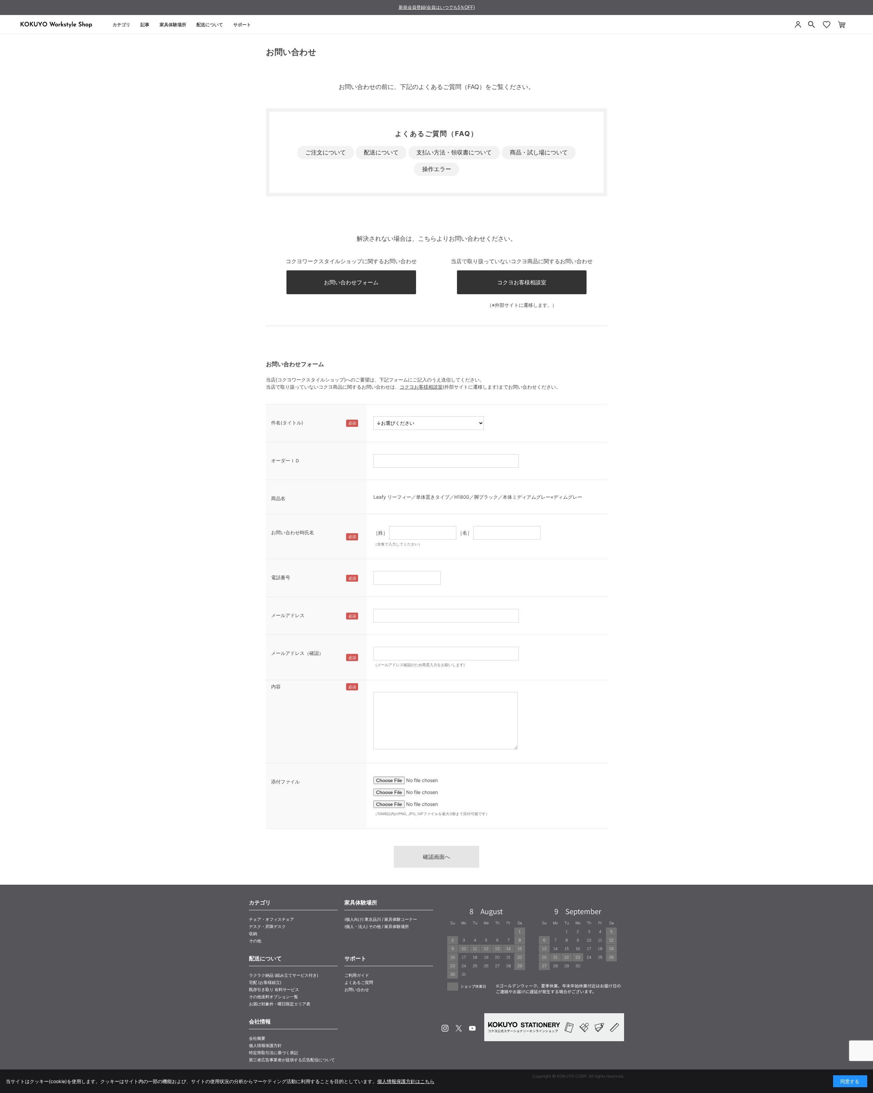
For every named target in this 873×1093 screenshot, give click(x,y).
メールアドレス (288, 615)
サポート (242, 24)
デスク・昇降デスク (267, 926)
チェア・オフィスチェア (271, 919)
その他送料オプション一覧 (273, 996)
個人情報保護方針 (265, 1045)
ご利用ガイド (356, 975)
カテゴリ (121, 24)
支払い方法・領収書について (454, 152)
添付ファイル (285, 781)
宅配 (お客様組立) (265, 982)
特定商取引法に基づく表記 (273, 1052)
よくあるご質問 (358, 982)
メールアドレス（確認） (297, 653)
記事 (144, 24)
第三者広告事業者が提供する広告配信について (292, 1059)
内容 (276, 686)
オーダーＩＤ (285, 460)
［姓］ (380, 533)
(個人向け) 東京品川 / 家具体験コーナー (380, 919)
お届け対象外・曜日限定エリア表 (279, 1003)
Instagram (445, 1028)
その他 (255, 940)
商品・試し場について (539, 152)
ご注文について (325, 152)
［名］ (465, 533)
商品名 (278, 498)
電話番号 (280, 577)
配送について (209, 24)
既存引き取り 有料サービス (274, 989)
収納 (253, 933)
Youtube (472, 1028)
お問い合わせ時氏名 (292, 532)
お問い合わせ (356, 989)
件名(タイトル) (287, 422)
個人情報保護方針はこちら (405, 1081)
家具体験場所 (173, 24)
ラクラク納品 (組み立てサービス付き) (283, 975)
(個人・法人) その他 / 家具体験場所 (376, 926)
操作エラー (436, 169)
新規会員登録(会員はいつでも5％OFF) (437, 7)
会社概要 (257, 1038)
